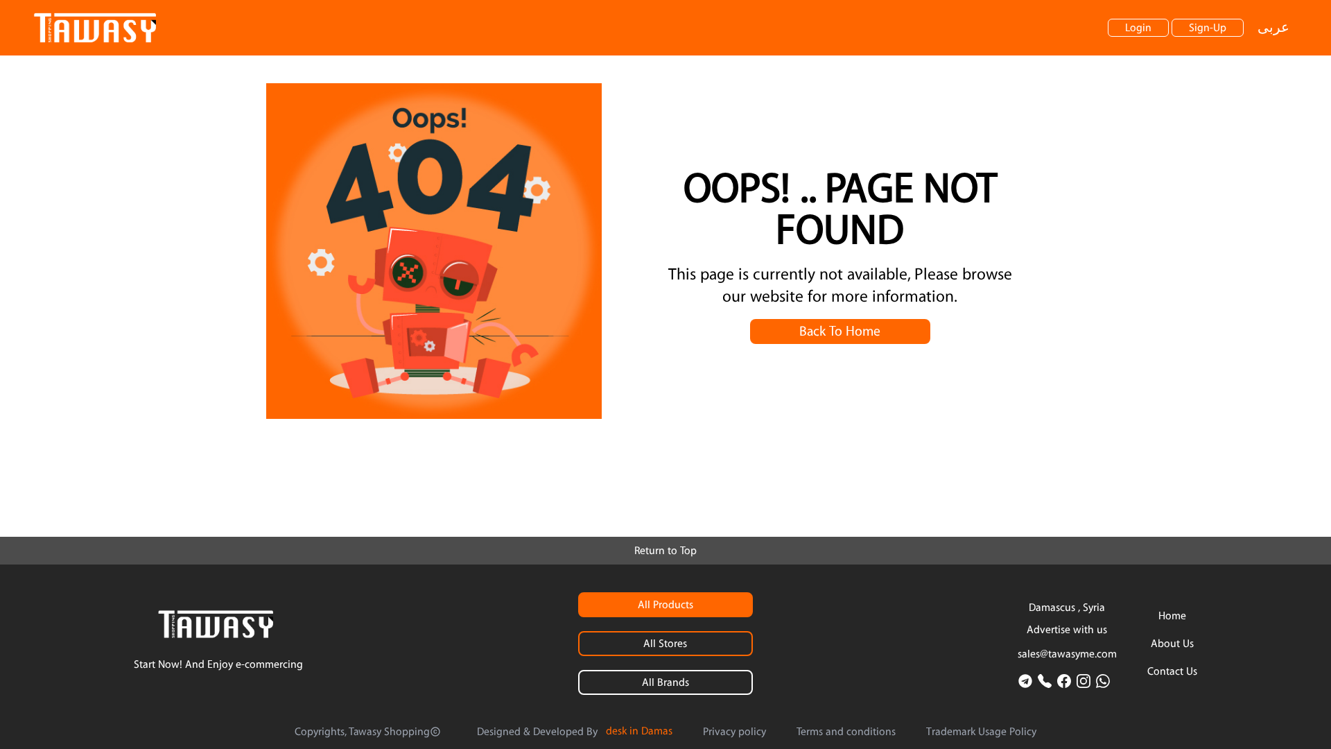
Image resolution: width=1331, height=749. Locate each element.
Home (1172, 616)
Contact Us (1172, 671)
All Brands (665, 682)
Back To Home (839, 331)
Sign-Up (1207, 27)
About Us (1172, 643)
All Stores (665, 643)
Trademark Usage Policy (981, 731)
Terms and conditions (846, 731)
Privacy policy (734, 731)
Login (1138, 27)
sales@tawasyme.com (1067, 654)
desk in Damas (639, 731)
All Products (665, 605)
